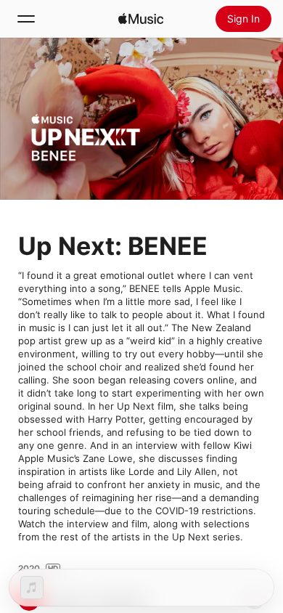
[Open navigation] (26, 19)
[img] (140, 18)
